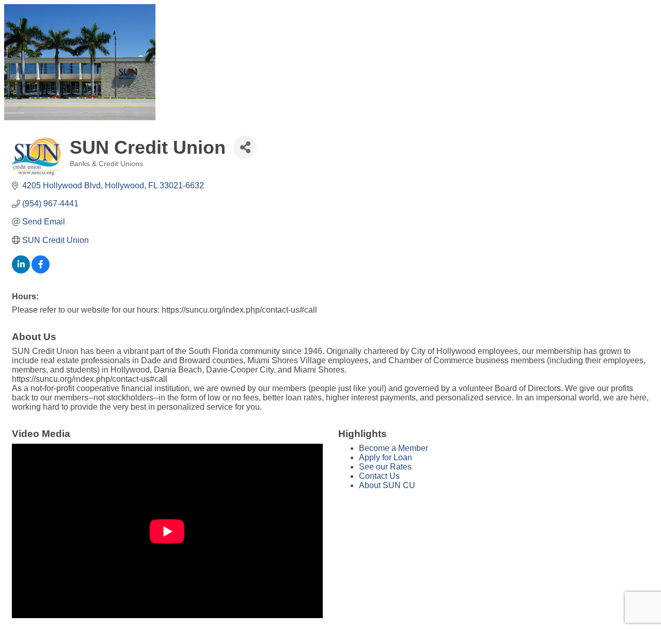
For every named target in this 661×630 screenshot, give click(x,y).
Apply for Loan (385, 457)
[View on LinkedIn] (21, 270)
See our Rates (385, 466)
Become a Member (393, 448)
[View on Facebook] (41, 270)
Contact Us (379, 476)
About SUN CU (387, 485)
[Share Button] (245, 147)
